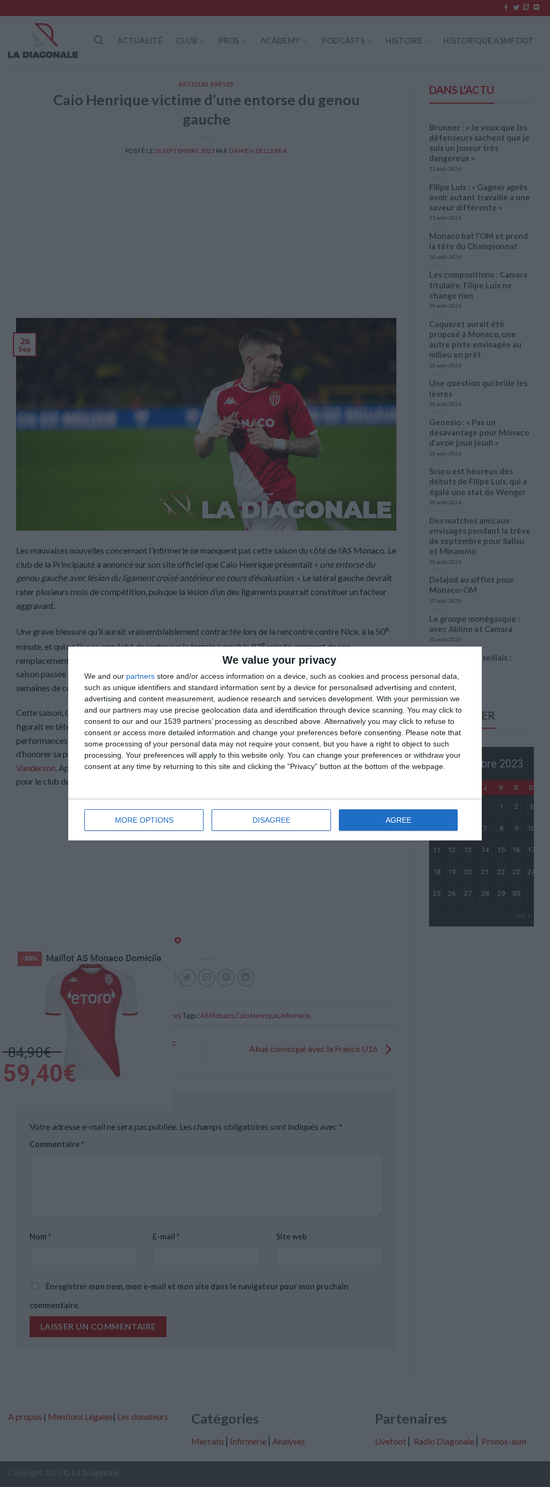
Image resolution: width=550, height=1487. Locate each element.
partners (140, 676)
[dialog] (275, 743)
